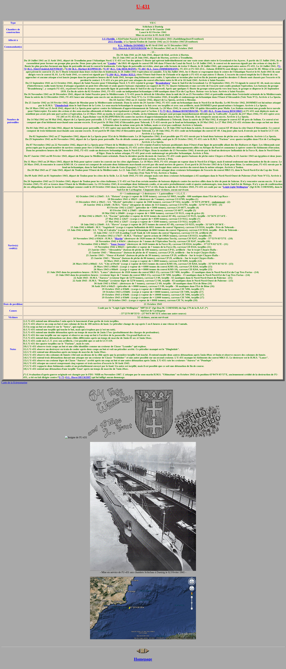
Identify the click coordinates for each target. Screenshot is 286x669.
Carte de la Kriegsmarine (14, 382)
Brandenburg (163, 83)
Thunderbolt (61, 105)
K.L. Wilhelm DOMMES (131, 45)
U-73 (163, 111)
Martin (118, 238)
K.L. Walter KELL (125, 74)
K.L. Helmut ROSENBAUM (182, 111)
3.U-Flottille (108, 39)
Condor (112, 63)
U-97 (106, 69)
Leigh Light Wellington (235, 187)
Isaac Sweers (118, 244)
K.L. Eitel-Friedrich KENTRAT (45, 69)
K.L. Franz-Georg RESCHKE (225, 111)
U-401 (142, 69)
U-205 (204, 111)
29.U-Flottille (115, 41)
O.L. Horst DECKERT (78, 377)
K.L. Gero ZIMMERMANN (162, 69)
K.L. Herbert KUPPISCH (87, 69)
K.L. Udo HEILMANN (123, 69)
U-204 (110, 74)
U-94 (68, 69)
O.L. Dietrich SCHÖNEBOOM (129, 48)
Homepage (143, 659)
